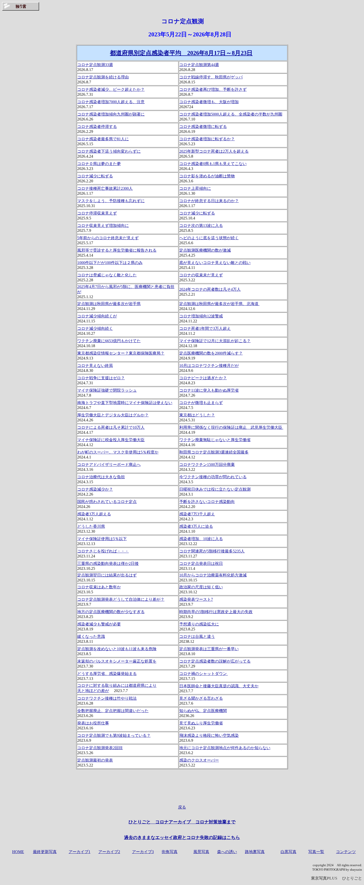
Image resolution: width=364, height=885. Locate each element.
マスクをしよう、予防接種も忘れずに (111, 201)
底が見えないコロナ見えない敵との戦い (215, 263)
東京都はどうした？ (197, 415)
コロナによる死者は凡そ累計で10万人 (111, 427)
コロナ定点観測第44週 (199, 65)
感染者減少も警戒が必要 (99, 624)
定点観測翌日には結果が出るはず (107, 575)
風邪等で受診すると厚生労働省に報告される (116, 250)
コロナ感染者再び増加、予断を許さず (213, 89)
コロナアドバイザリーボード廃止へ (109, 464)
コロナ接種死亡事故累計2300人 (105, 188)
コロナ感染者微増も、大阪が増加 (209, 102)
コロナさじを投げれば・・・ (103, 551)
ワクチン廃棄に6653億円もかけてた (109, 341)
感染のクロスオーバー (199, 760)
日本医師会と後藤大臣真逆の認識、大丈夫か (219, 686)
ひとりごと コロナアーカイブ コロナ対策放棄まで (182, 821)
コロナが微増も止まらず (201, 403)
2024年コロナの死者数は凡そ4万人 (210, 289)
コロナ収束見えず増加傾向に (103, 225)
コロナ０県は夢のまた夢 (99, 164)
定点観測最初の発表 (95, 760)
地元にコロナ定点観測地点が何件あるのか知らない (224, 748)
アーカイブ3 (143, 852)
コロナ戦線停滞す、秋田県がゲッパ (211, 77)
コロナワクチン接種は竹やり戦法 (107, 698)
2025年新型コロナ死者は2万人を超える (214, 151)
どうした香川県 (91, 526)
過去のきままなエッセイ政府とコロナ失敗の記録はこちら (182, 837)
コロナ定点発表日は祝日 (201, 563)
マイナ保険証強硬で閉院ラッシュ (107, 390)
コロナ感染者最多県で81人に (103, 139)
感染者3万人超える (94, 514)
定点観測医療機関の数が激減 (205, 250)
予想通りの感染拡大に (199, 624)
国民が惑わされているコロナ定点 (107, 502)
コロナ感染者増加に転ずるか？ (207, 139)
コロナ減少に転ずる (95, 176)
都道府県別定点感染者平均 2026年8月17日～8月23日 (181, 53)
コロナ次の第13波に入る (201, 225)
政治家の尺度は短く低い (201, 587)
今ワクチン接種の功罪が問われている (213, 477)
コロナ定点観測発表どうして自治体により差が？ (120, 599)
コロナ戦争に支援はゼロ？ (101, 378)
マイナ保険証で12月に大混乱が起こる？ (215, 341)
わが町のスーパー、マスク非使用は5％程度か (117, 452)
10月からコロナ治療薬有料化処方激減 (213, 575)
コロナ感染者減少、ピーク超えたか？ (111, 89)
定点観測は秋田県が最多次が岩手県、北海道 (219, 304)
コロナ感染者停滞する (97, 126)
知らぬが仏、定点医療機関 (203, 711)
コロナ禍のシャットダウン (203, 673)
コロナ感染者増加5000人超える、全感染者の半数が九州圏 (230, 114)
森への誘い (227, 852)
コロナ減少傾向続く (95, 328)
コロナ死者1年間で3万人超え (205, 328)
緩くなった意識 (91, 636)
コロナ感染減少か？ (95, 489)
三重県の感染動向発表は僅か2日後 (108, 563)
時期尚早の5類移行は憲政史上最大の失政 (216, 612)
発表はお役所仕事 (93, 723)
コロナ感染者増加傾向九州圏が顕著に (111, 114)
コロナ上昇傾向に (195, 188)
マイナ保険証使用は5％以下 (102, 539)
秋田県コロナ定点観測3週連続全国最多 (214, 452)
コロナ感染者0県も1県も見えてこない (213, 164)
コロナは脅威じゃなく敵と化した (107, 275)
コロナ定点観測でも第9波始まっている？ (114, 735)
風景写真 (201, 852)
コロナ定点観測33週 (95, 65)
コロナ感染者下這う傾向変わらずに (109, 151)
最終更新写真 (45, 852)
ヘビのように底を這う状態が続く (209, 238)
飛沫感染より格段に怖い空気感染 (209, 735)
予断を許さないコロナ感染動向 (207, 502)
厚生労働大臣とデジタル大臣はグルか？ (113, 415)
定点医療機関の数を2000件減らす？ (211, 353)
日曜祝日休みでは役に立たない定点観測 (215, 489)
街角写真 (170, 852)
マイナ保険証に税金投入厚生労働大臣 (111, 440)
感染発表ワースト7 (196, 599)
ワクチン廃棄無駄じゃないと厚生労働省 (215, 440)
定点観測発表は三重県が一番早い (209, 649)
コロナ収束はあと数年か (99, 587)
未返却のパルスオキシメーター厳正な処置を (116, 661)
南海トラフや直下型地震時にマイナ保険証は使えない (124, 403)
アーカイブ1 (79, 852)
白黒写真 (288, 852)
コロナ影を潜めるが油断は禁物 (207, 176)
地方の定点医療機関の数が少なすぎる (111, 612)
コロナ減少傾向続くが (97, 316)
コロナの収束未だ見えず (201, 275)
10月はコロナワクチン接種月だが (209, 365)
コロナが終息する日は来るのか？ (209, 201)
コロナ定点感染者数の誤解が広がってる (215, 661)
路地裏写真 (255, 852)
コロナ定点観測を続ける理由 (103, 77)
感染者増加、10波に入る (201, 539)
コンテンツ (346, 852)
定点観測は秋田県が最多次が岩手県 (109, 304)
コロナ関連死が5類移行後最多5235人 (212, 551)
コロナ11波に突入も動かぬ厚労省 (209, 390)
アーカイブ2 (109, 852)
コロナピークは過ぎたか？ (203, 378)
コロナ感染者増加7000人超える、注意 (111, 102)
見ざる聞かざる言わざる (201, 698)
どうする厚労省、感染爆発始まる (107, 673)
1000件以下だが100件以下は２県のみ (110, 263)
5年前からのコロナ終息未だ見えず (108, 238)
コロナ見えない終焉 (95, 365)
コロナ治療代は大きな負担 (101, 477)
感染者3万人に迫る (196, 526)
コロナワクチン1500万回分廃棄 (207, 464)
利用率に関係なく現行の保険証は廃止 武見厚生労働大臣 (231, 427)
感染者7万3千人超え (197, 514)
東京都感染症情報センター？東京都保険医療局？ (120, 353)
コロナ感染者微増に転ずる (203, 126)
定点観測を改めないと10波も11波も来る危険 (116, 649)
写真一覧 (316, 852)
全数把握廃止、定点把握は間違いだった (113, 711)
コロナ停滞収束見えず (97, 213)
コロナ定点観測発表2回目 (100, 748)
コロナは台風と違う (197, 636)
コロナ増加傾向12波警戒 (201, 316)
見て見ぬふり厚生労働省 (201, 723)
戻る (182, 807)
